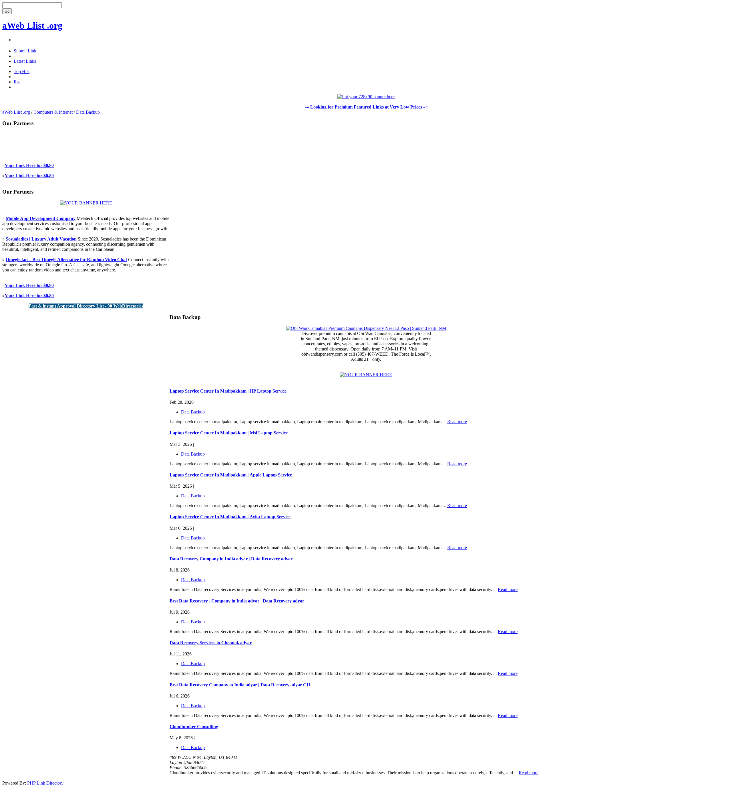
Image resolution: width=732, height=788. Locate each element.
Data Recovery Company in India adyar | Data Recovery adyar (231, 558)
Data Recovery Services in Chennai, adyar (211, 642)
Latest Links (25, 61)
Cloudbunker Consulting (194, 726)
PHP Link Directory (45, 783)
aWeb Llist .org (32, 25)
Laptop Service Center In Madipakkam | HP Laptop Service (228, 391)
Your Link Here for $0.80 (29, 165)
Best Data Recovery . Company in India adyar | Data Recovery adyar (237, 600)
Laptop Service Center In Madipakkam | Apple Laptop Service (231, 474)
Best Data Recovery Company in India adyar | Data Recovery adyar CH (240, 684)
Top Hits (21, 71)
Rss (17, 81)
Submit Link (25, 50)
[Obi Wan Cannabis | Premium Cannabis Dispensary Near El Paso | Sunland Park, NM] (366, 328)
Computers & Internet (53, 112)
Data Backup (88, 112)
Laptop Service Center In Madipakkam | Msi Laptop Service (229, 432)
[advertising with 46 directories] (86, 202)
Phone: (177, 767)
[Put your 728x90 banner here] (366, 96)
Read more (457, 421)
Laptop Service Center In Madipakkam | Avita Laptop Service (230, 516)
